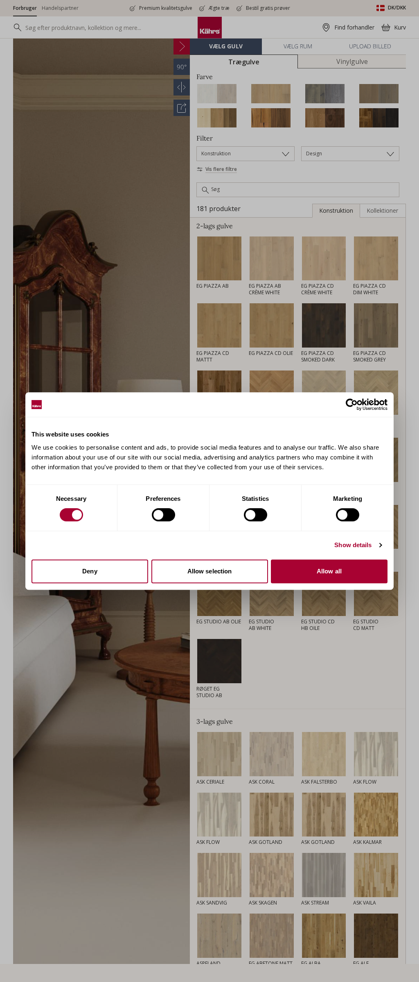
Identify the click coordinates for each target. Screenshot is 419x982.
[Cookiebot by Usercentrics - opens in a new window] (351, 404)
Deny (89, 571)
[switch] (163, 514)
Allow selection (209, 571)
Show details (353, 544)
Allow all (329, 571)
